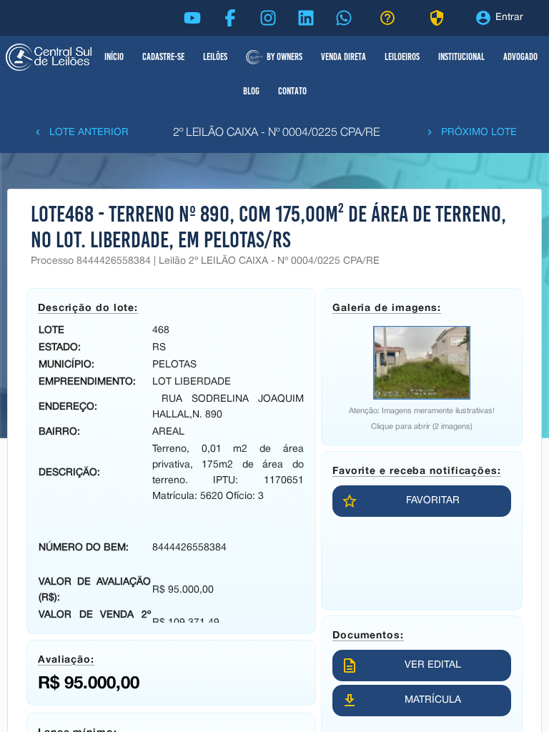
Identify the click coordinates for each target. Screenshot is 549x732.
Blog (251, 91)
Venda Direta (343, 57)
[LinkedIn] (306, 18)
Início (114, 57)
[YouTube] (192, 18)
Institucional (461, 57)
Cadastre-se (163, 57)
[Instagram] (268, 18)
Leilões (215, 57)
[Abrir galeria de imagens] (421, 362)
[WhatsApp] (344, 18)
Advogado (520, 57)
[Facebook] (230, 18)
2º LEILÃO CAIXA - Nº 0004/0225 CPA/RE (276, 133)
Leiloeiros (402, 57)
